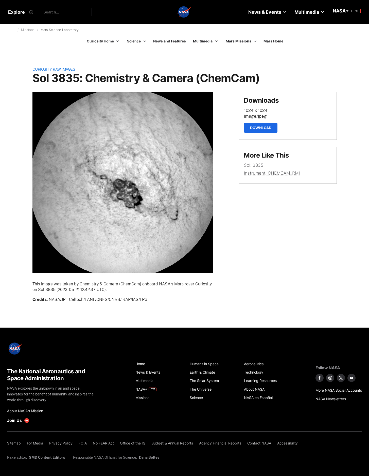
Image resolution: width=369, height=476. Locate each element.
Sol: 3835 (253, 165)
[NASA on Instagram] (330, 378)
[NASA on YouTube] (351, 378)
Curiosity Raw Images (53, 69)
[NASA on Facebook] (319, 378)
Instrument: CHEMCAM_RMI (272, 173)
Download (260, 128)
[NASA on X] (341, 378)
